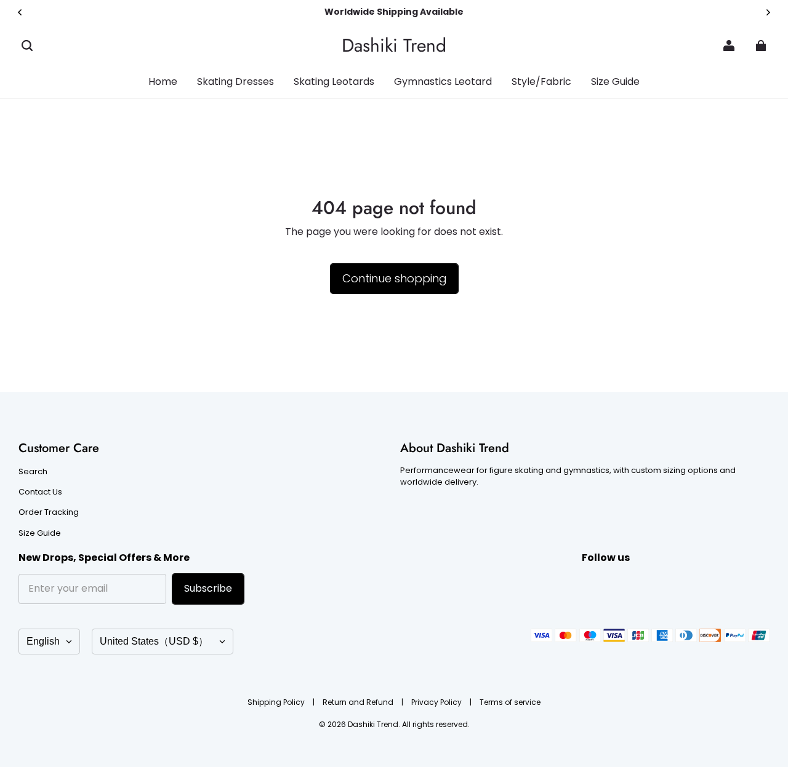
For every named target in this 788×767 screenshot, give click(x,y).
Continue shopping (394, 278)
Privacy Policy (437, 702)
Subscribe (208, 588)
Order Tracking (48, 512)
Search (32, 471)
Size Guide (39, 533)
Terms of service (510, 702)
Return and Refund (359, 702)
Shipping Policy (277, 702)
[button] (27, 45)
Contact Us (40, 492)
